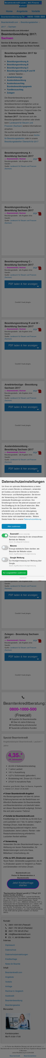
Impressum (23, 578)
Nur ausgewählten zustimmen (14, 573)
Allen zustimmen (14, 526)
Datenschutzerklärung (32, 519)
